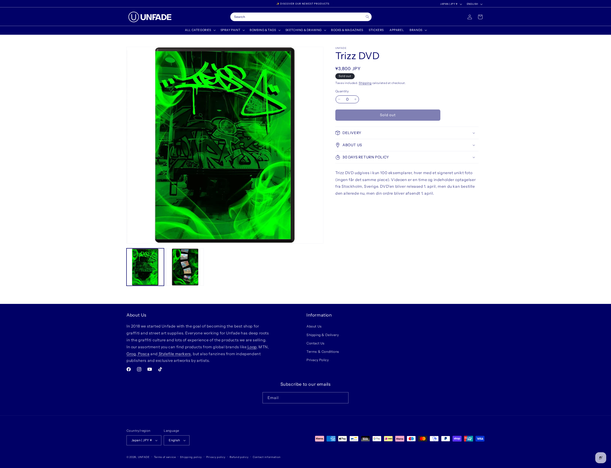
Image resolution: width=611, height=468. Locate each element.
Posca (143, 353)
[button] (199, 30)
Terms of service (165, 457)
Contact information (266, 457)
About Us (314, 326)
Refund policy (239, 457)
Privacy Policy (317, 360)
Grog (131, 353)
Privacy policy (216, 457)
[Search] (367, 17)
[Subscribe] (343, 397)
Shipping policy (191, 457)
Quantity (342, 91)
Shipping (365, 83)
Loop (252, 346)
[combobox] (301, 17)
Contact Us (315, 343)
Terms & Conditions (322, 351)
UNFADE (144, 457)
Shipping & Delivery (322, 335)
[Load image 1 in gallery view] (145, 267)
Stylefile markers (174, 353)
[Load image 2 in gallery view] (185, 267)
